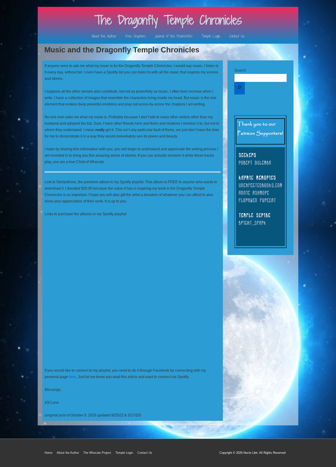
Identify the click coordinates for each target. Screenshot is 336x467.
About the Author (104, 36)
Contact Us (236, 36)
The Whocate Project (97, 452)
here (72, 377)
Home (48, 452)
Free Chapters (135, 36)
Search (240, 70)
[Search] (239, 88)
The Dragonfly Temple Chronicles (168, 20)
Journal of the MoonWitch (173, 36)
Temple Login (210, 36)
